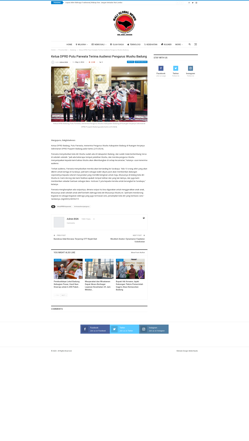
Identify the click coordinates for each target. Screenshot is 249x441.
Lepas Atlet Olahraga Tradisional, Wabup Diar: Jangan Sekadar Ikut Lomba (94, 3)
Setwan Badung (141, 62)
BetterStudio (193, 351)
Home (69, 44)
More (178, 44)
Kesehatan (152, 44)
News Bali (100, 44)
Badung (130, 62)
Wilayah (82, 44)
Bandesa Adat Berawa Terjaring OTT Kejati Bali (75, 239)
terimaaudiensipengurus (81, 206)
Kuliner (168, 44)
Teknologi (135, 44)
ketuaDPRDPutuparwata (64, 206)
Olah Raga (118, 44)
